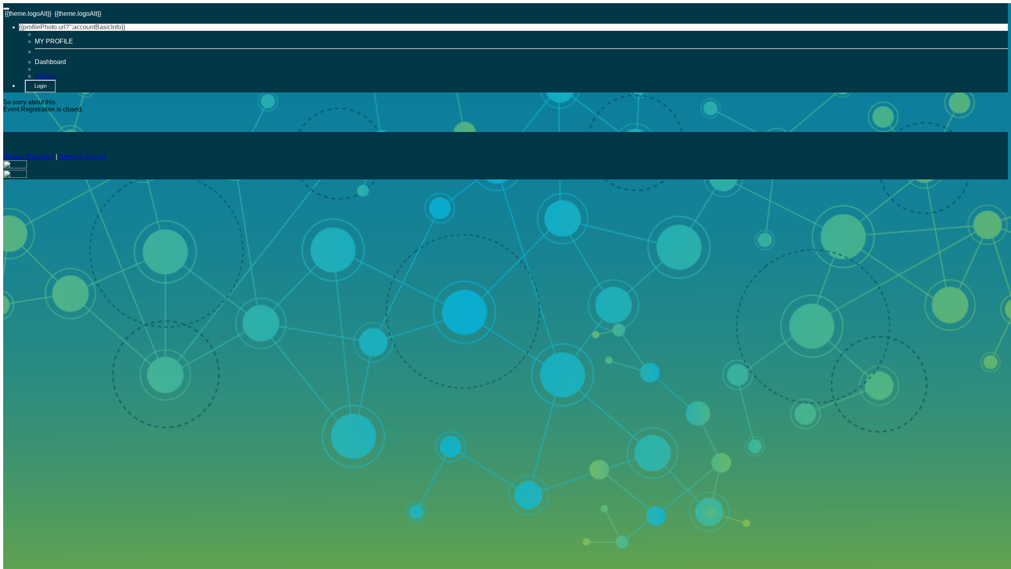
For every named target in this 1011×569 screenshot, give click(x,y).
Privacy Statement (28, 156)
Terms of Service (82, 156)
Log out (45, 76)
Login (40, 86)
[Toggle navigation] (6, 9)
